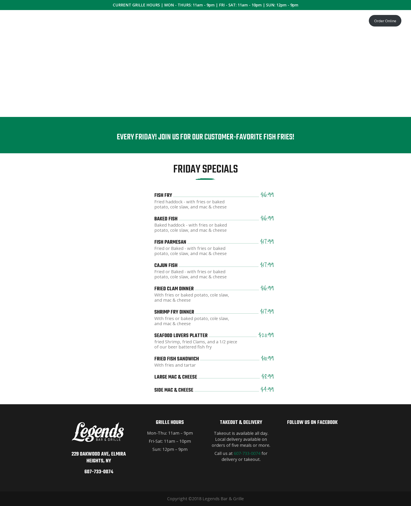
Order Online (385, 20)
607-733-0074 (98, 472)
